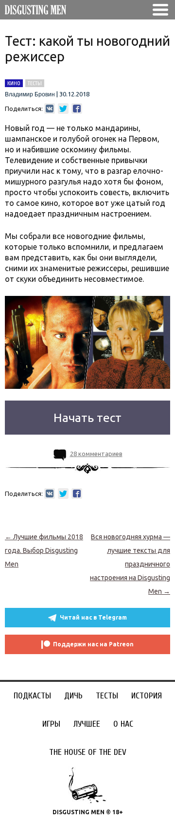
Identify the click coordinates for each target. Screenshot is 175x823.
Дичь (73, 696)
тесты (35, 83)
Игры (51, 724)
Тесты (107, 696)
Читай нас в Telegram (93, 617)
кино (13, 83)
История (146, 696)
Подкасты (32, 696)
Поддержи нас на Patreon (93, 644)
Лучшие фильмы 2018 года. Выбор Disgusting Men (44, 550)
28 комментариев (96, 453)
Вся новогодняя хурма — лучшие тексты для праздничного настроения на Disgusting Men (130, 564)
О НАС (123, 724)
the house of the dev (87, 752)
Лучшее (86, 724)
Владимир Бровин (30, 94)
